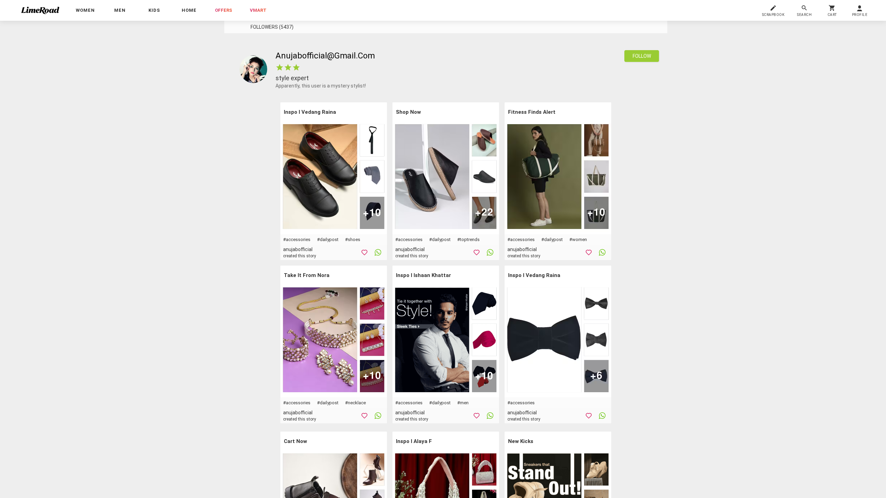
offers (223, 10)
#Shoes (352, 239)
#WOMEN (578, 239)
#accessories (296, 239)
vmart (258, 10)
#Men (463, 402)
